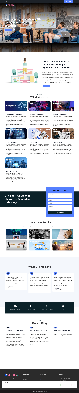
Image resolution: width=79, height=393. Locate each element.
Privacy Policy (64, 5)
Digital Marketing (58, 142)
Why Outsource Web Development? (62, 330)
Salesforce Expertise (11, 171)
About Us (26, 5)
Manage (68, 384)
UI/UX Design (33, 142)
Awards (31, 5)
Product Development (12, 142)
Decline (74, 384)
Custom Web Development (37, 114)
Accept (63, 384)
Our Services (46, 86)
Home (22, 5)
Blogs (54, 5)
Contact (58, 5)
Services (36, 5)
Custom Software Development (14, 114)
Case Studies (49, 5)
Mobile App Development (60, 114)
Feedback (43, 379)
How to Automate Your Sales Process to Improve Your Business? (30, 377)
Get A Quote (68, 1)
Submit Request (60, 212)
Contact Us (8, 30)
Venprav (45, 391)
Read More (8, 349)
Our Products (41, 5)
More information (9, 385)
